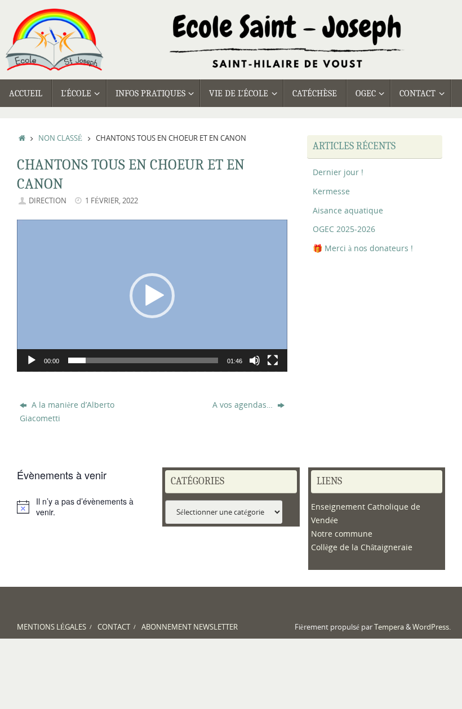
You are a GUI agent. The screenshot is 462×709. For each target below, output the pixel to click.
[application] (152, 296)
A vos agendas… (243, 404)
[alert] (85, 507)
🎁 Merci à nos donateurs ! (363, 248)
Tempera (389, 627)
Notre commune (341, 533)
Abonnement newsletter (189, 627)
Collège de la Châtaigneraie (361, 547)
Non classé (60, 138)
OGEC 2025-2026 (344, 229)
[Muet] (254, 360)
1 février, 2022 (111, 201)
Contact (113, 627)
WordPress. (431, 627)
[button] (152, 295)
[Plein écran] (272, 360)
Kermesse (331, 191)
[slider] (143, 360)
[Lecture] (31, 360)
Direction (47, 201)
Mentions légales (51, 627)
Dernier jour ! (338, 172)
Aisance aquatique (348, 210)
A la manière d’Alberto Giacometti (67, 411)
